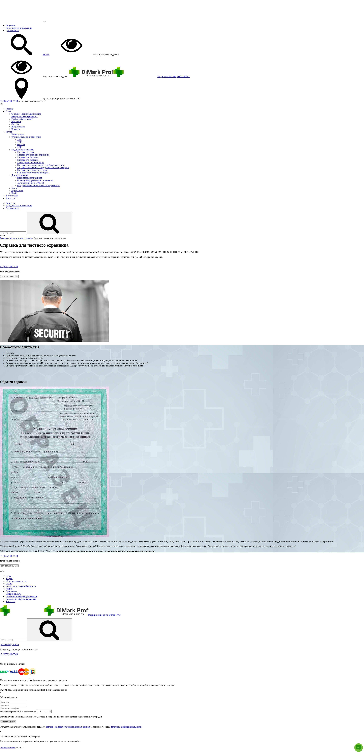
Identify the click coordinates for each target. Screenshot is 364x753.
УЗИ (19, 139)
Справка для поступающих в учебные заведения (40, 165)
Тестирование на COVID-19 (30, 183)
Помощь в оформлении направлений (35, 180)
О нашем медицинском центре (26, 114)
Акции (14, 188)
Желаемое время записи (18, 711)
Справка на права (25, 152)
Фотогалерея (12, 195)
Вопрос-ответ (18, 126)
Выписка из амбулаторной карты (33, 172)
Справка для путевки (27, 160)
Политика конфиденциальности (21, 596)
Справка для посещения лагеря (32, 170)
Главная (9, 109)
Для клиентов (12, 30)
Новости (15, 129)
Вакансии (16, 121)
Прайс (14, 193)
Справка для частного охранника (33, 155)
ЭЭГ (19, 147)
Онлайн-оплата (13, 594)
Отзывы (15, 124)
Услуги (9, 132)
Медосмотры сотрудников (29, 178)
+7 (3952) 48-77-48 (9, 654)
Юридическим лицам (16, 581)
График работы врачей (22, 119)
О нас (8, 111)
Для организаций (19, 175)
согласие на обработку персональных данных (68, 727)
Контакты (10, 198)
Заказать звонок (8, 722)
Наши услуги (17, 134)
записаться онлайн (9, 276)
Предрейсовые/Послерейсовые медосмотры (38, 185)
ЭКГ (19, 142)
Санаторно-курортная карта (30, 162)
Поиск (46, 54)
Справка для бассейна (27, 157)
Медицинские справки (22, 149)
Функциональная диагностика (26, 137)
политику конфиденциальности (126, 727)
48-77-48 (9, 101)
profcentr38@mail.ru (9, 644)
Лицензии (10, 25)
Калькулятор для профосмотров (21, 586)
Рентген (21, 144)
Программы (17, 190)
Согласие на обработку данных (21, 599)
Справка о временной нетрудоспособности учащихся (43, 167)
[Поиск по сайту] (49, 629)
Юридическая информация (19, 28)
